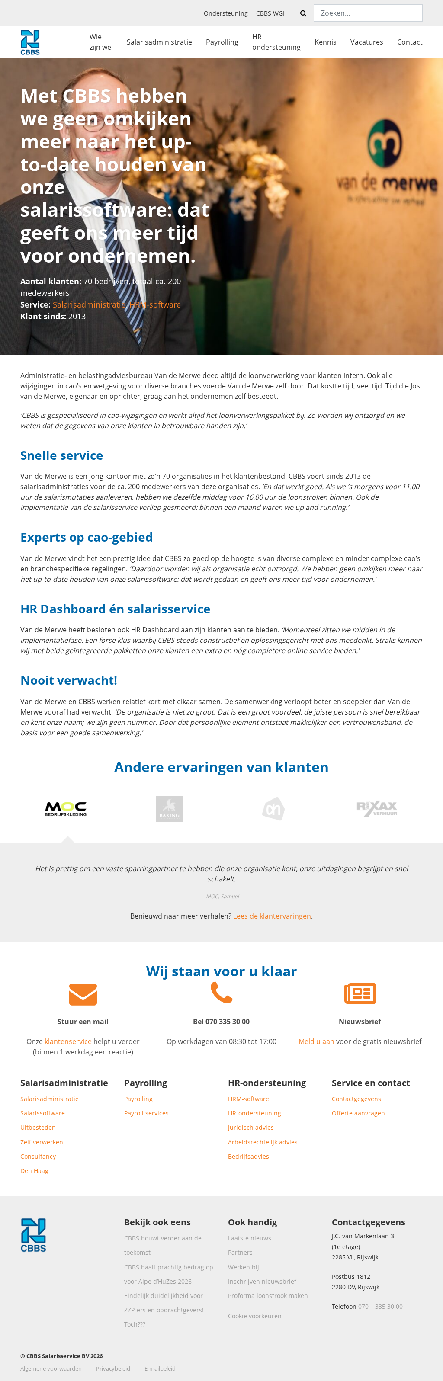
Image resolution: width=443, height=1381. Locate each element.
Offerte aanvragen (358, 1113)
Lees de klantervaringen (272, 916)
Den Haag (34, 1170)
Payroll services (146, 1113)
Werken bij (243, 1267)
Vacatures (366, 42)
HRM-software (155, 304)
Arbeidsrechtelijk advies (263, 1142)
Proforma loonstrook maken (268, 1295)
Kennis (326, 42)
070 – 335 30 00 (380, 1306)
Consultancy (38, 1156)
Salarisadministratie (159, 42)
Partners (240, 1252)
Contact (410, 42)
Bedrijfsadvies (248, 1156)
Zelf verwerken (41, 1142)
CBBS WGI (270, 13)
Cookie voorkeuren (255, 1316)
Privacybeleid (113, 1368)
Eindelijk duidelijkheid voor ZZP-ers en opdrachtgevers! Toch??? (164, 1309)
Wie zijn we (100, 42)
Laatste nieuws (249, 1238)
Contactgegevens (356, 1099)
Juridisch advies (251, 1127)
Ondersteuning (226, 13)
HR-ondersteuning (254, 1113)
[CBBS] (30, 40)
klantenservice (68, 1041)
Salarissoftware (42, 1113)
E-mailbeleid (160, 1368)
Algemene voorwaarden (51, 1368)
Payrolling (222, 42)
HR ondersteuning (276, 42)
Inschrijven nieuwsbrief (262, 1281)
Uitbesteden (38, 1127)
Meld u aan (317, 1041)
